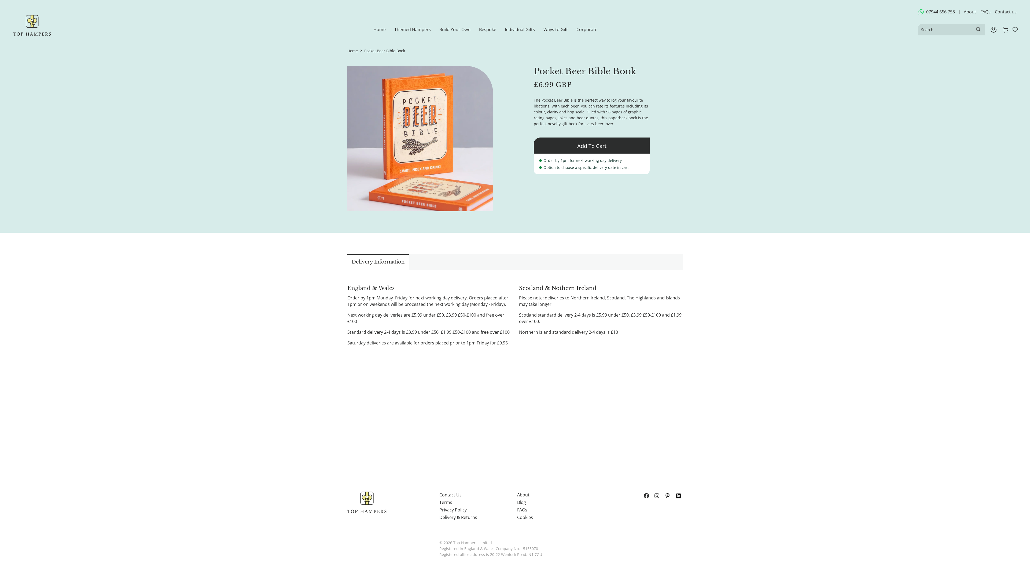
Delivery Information (378, 262)
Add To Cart (591, 146)
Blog (521, 502)
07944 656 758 (940, 12)
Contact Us (450, 495)
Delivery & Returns (458, 517)
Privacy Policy (453, 510)
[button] (412, 30)
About (970, 12)
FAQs (985, 12)
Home (352, 50)
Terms (445, 502)
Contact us (1006, 12)
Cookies (525, 517)
